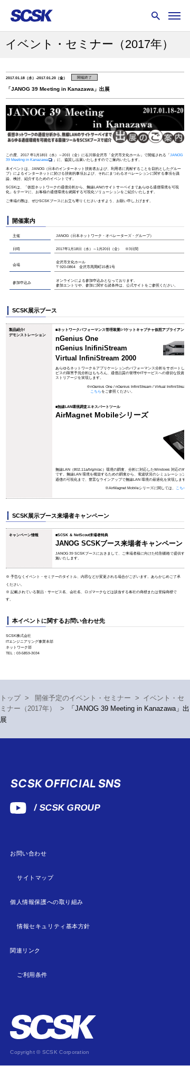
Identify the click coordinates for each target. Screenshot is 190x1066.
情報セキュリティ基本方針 (53, 926)
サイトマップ (35, 878)
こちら (95, 391)
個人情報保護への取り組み (46, 902)
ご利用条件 (32, 975)
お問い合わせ (28, 853)
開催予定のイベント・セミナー (83, 698)
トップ (10, 698)
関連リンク (25, 951)
